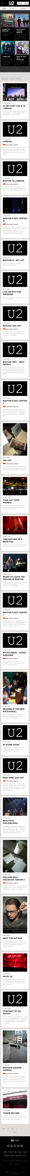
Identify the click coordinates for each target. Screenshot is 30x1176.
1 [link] (12, 1128)
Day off (7, 460)
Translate (17, 1164)
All (4, 8)
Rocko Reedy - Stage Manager (14, 654)
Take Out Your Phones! (11, 501)
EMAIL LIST (6, 1160)
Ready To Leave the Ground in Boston (14, 578)
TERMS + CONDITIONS (16, 1160)
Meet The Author (12, 938)
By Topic (12, 8)
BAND (25, 1152)
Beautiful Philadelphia (10, 822)
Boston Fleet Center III (15, 220)
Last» (15, 1132)
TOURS (10, 1152)
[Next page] (25, 1129)
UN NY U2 (7, 977)
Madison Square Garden (12, 1069)
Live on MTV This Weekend (12, 293)
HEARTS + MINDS (9, 1155)
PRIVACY (25, 1160)
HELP (11, 1164)
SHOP (24, 1155)
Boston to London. (14, 181)
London (7, 142)
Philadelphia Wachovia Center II (14, 878)
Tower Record (11, 1113)
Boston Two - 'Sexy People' (13, 363)
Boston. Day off (12, 326)
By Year (23, 8)
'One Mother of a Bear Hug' (12, 540)
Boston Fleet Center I (15, 614)
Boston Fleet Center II (15, 402)
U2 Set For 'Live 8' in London (14, 107)
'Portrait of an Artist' (12, 1012)
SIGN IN (26, 3)
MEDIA (20, 1152)
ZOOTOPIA (18, 1155)
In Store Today (11, 745)
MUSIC (15, 1152)
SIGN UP (20, 3)
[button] (2, 3)
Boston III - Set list (13, 260)
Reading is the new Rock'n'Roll (14, 710)
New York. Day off (13, 778)
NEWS (5, 1152)
